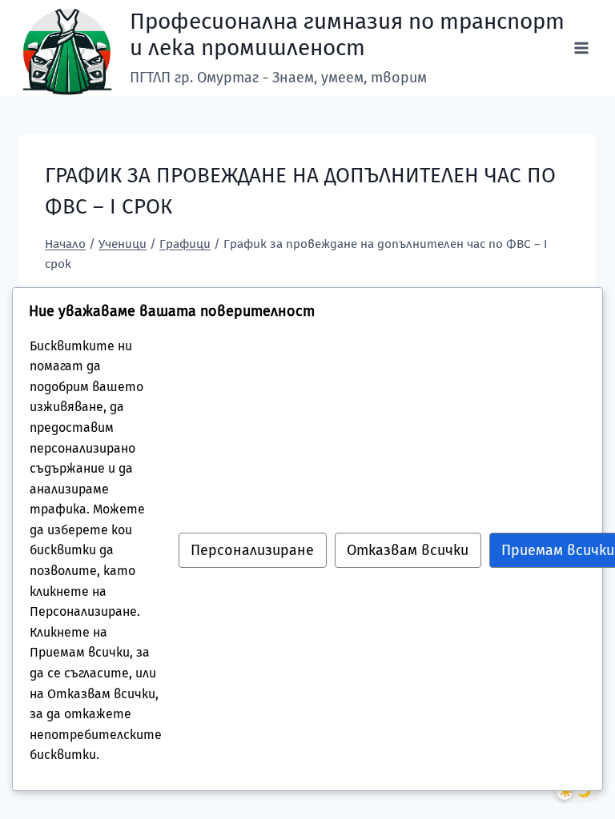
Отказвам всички (407, 550)
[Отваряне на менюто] (581, 47)
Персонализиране (252, 550)
